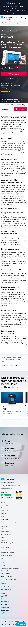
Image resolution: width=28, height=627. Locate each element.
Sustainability (5, 531)
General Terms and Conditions (10, 568)
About (3, 565)
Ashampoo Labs (6, 534)
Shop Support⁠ (5, 589)
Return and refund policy (8, 579)
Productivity (4, 511)
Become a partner (6, 555)
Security (3, 513)
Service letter (5, 610)
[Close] (26, 1)
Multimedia (4, 505)
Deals (3, 596)
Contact (3, 540)
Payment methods (6, 576)
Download (15, 79)
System (3, 508)
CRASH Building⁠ (6, 543)
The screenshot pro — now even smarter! (13, 7)
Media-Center (5, 558)
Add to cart (15, 74)
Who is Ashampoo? (6, 529)
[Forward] (25, 406)
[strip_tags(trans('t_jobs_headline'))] (19, 495)
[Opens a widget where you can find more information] (21, 624)
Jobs (2, 537)
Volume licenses (6, 550)
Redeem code (5, 604)
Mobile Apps (4, 519)
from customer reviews (10, 94)
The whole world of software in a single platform (12, 412)
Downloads (4, 599)
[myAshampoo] (17, 18)
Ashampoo (5, 613)
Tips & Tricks (5, 607)
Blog (5, 624)
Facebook (13, 624)
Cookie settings (5, 574)
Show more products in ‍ (14, 105)
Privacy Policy (5, 571)
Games (3, 516)
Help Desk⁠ (4, 586)
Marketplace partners (7, 553)
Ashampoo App (5, 602)
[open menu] (25, 18)
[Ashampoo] (7, 479)
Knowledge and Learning (8, 522)
